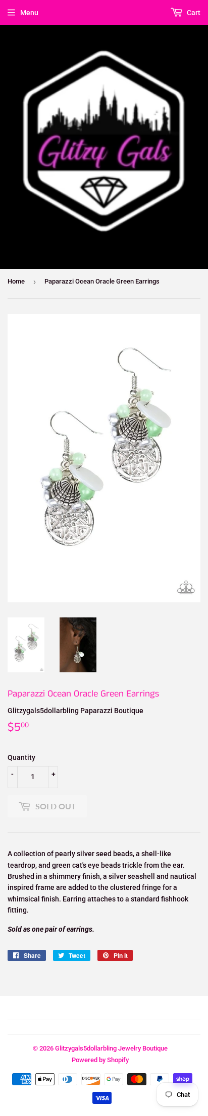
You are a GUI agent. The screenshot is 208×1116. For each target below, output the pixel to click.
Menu (29, 13)
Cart (192, 13)
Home (16, 281)
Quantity (21, 757)
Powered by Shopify (100, 1060)
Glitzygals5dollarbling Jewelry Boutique (111, 1048)
